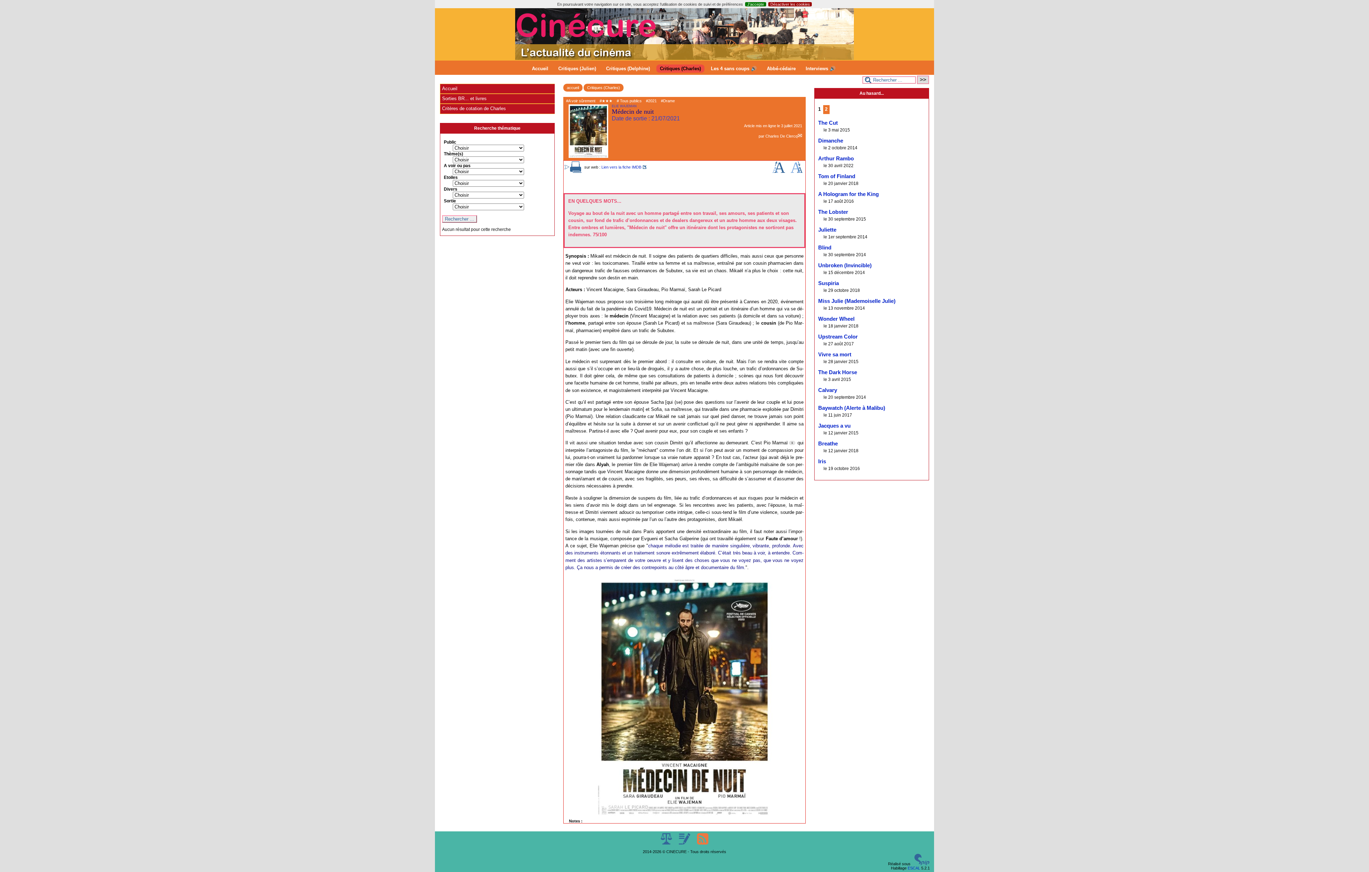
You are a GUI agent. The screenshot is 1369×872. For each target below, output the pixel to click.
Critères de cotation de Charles (474, 108)
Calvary (827, 390)
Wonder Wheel (836, 319)
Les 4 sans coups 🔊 (734, 68)
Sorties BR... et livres (464, 98)
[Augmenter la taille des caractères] (778, 171)
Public (450, 142)
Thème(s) (453, 153)
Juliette (827, 230)
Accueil (540, 68)
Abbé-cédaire (781, 68)
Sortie (450, 200)
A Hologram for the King (848, 194)
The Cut (828, 123)
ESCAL (914, 868)
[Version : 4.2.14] (922, 864)
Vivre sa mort (834, 354)
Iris (822, 461)
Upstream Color (838, 337)
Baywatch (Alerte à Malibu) (851, 408)
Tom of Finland (836, 176)
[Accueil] (684, 58)
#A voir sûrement (580, 101)
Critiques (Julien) (577, 68)
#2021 (651, 101)
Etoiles (451, 177)
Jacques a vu (834, 426)
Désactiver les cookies (790, 4)
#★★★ (606, 101)
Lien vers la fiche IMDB (621, 167)
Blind (824, 248)
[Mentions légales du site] (667, 843)
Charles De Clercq (781, 136)
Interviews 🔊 (821, 68)
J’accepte (755, 4)
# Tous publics (629, 101)
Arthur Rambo (836, 158)
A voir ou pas (457, 165)
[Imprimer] (575, 171)
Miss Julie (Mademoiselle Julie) (857, 301)
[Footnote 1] (792, 443)
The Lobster (833, 212)
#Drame (668, 101)
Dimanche (830, 141)
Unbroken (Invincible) (845, 265)
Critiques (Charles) (680, 68)
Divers (450, 189)
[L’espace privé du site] (685, 843)
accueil (573, 88)
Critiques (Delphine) (628, 68)
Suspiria (828, 283)
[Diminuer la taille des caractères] (797, 171)
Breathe (828, 444)
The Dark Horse (837, 372)
